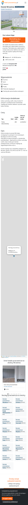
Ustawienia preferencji (10, 502)
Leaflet (3, 356)
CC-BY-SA (23, 356)
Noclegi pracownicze (6, 400)
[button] (14, 256)
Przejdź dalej (7, 498)
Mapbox (7, 357)
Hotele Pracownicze (6, 9)
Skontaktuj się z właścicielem (15, 40)
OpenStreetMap (13, 356)
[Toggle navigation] (25, 3)
